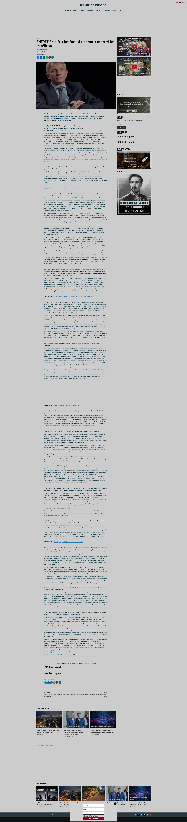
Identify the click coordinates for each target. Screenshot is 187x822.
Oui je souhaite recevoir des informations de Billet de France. (91, 816)
